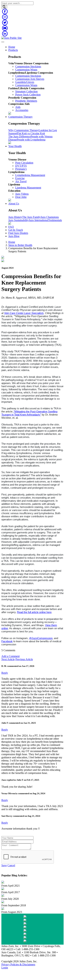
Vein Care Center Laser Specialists (24, 313)
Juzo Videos (22, 193)
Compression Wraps (26, 69)
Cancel (11, 865)
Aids (17, 107)
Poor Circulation (24, 162)
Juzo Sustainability (18, 220)
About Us (13, 203)
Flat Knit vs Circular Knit (31, 133)
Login (4, 967)
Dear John (21, 196)
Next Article (8, 659)
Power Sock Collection (28, 94)
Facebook (7, 641)
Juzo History (15, 217)
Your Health (15, 146)
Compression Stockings (28, 66)
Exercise (20, 178)
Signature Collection (26, 91)
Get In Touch (15, 229)
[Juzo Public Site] (11, 37)
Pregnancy (21, 168)
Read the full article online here (34, 612)
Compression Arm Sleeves (29, 78)
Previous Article (24, 659)
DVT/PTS (21, 165)
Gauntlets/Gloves (24, 82)
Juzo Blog (13, 236)
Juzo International (38, 220)
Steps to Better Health (20, 245)
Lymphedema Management (30, 175)
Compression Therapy (20, 116)
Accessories (21, 110)
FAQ (11, 226)
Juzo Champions (50, 217)
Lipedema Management (28, 187)
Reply (4, 672)
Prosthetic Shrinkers (26, 100)
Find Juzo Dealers (18, 233)
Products (13, 50)
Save (4, 865)
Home (11, 46)
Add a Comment (10, 656)
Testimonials (55, 220)
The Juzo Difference (19, 136)
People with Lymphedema (31, 139)
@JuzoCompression (41, 638)
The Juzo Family (31, 217)
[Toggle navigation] (2, 41)
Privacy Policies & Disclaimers (18, 964)
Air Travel (21, 181)
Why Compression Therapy (23, 130)
